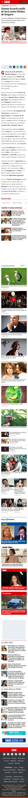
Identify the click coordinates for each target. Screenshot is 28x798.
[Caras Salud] (14, 734)
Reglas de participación (11, 781)
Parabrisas (21, 761)
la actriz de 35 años (9, 191)
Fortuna (6, 761)
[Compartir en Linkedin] (21, 67)
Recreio (15, 772)
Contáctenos (7, 779)
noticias (14, 524)
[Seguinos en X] (12, 754)
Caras (15, 767)
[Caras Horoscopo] (14, 742)
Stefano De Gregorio (17, 202)
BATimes (17, 763)
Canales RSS (8, 776)
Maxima (21, 772)
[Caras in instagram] (4, 754)
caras (14, 570)
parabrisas (14, 594)
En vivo (24, 2)
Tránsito (21, 781)
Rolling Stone (21, 770)
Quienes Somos (18, 776)
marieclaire (14, 547)
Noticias (14, 758)
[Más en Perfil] (10, 520)
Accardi (23, 143)
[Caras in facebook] (8, 754)
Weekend (13, 761)
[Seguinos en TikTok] (16, 754)
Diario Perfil (6, 758)
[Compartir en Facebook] (10, 67)
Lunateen (10, 763)
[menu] (2, 2)
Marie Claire (21, 758)
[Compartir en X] (14, 67)
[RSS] (20, 754)
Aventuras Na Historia (9, 770)
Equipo (22, 779)
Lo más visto (7, 642)
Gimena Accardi (5, 202)
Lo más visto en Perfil (11, 689)
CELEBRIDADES (4, 5)
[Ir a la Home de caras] (7, 3)
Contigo (21, 767)
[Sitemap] (24, 754)
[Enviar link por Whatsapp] (17, 67)
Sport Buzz (8, 772)
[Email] (25, 67)
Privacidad (16, 779)
